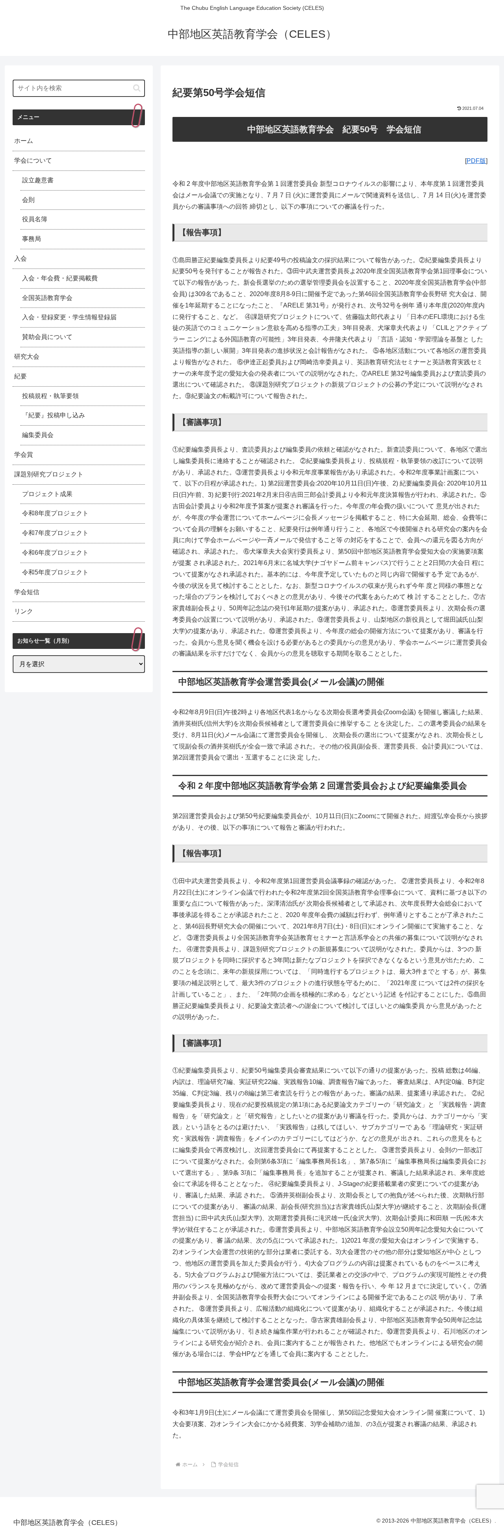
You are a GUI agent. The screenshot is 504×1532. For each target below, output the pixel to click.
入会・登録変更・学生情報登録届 (69, 317)
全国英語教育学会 (47, 298)
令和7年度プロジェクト (55, 533)
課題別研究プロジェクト (48, 474)
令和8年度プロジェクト (55, 513)
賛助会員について (47, 336)
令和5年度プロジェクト (55, 572)
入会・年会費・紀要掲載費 (60, 278)
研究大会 (26, 356)
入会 (20, 258)
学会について (33, 160)
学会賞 (23, 454)
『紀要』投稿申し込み (53, 415)
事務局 (31, 238)
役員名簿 (34, 219)
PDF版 (476, 160)
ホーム (23, 140)
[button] (137, 88)
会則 (28, 199)
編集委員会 (38, 435)
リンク (23, 611)
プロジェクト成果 (47, 494)
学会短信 (26, 592)
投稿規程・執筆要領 (50, 396)
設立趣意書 (38, 180)
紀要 (20, 376)
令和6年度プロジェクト (55, 552)
